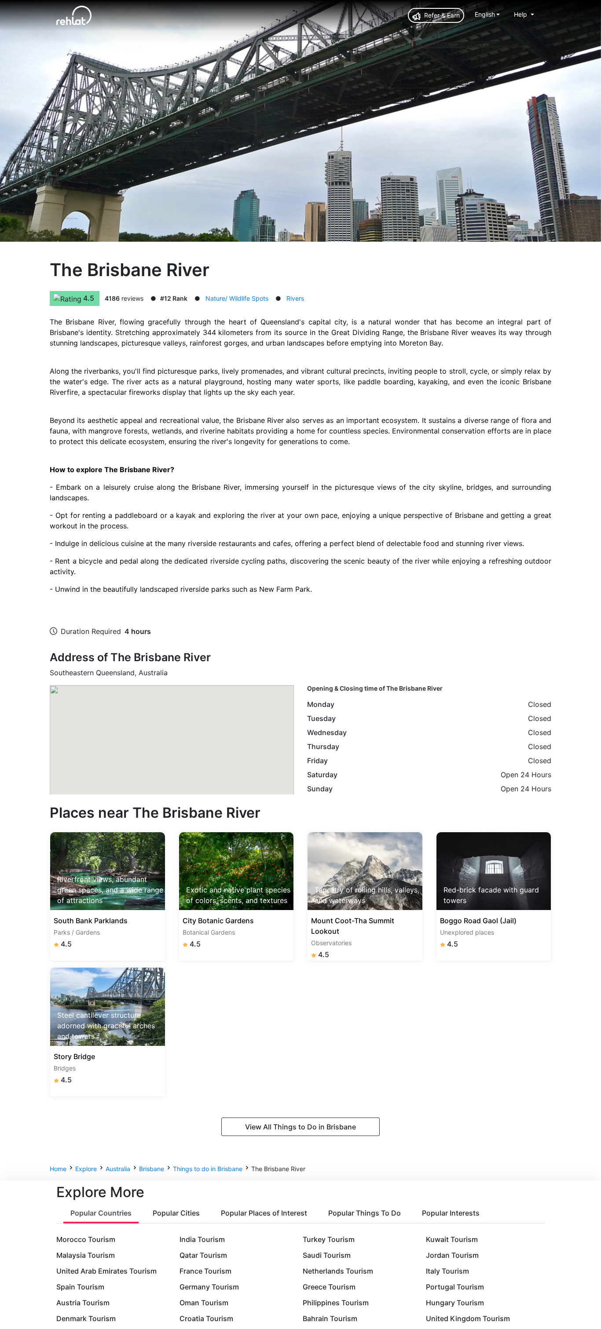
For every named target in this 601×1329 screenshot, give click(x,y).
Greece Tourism (329, 1286)
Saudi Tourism (327, 1255)
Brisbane (151, 1168)
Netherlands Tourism (338, 1271)
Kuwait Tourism (452, 1239)
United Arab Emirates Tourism (106, 1271)
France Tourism (205, 1271)
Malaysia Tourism (85, 1255)
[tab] (101, 1213)
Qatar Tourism (203, 1255)
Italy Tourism (447, 1271)
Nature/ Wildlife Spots (236, 298)
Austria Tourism (83, 1302)
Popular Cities (176, 1213)
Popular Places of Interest (264, 1213)
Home (58, 1168)
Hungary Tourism (455, 1302)
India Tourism (202, 1239)
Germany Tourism (209, 1286)
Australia (118, 1168)
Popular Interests (451, 1213)
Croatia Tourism (206, 1318)
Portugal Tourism (455, 1286)
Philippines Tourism (336, 1302)
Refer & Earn (441, 15)
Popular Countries (101, 1213)
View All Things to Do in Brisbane (300, 1126)
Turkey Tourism (329, 1239)
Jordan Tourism (452, 1255)
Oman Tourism (204, 1302)
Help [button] (521, 14)
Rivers (295, 298)
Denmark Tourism (86, 1318)
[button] (487, 14)
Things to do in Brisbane (207, 1168)
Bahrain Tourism (330, 1318)
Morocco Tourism (85, 1239)
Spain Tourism (80, 1286)
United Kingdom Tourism (468, 1318)
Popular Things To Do (364, 1213)
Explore (86, 1168)
